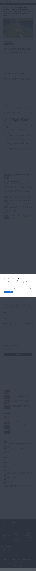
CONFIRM (9, 291)
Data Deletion (13, 295)
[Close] (34, 276)
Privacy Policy (23, 295)
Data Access (18, 295)
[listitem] (18, 288)
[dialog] (18, 285)
